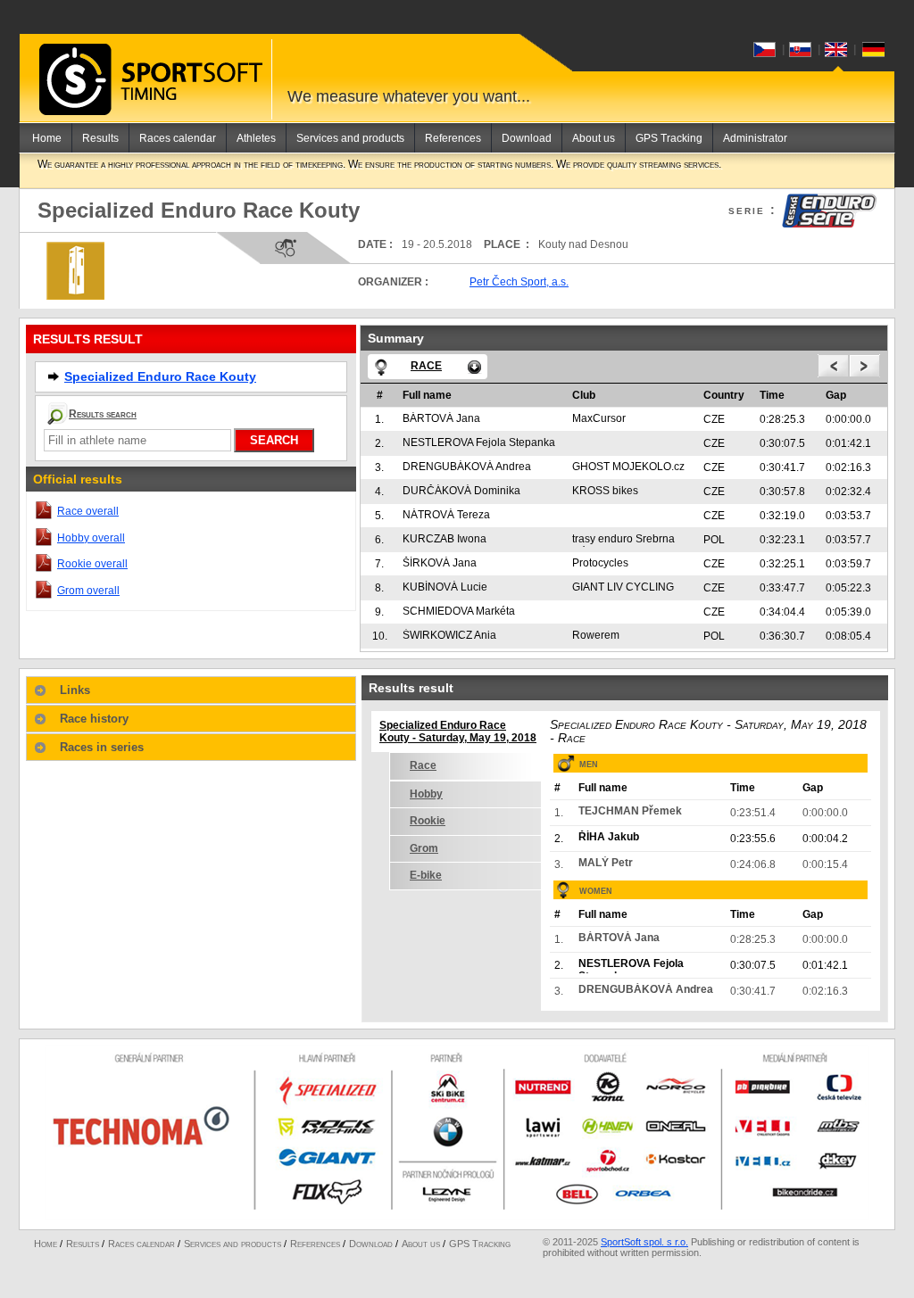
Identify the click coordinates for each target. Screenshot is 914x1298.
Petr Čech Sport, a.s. (519, 282)
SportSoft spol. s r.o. (644, 1241)
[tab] (191, 690)
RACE (426, 366)
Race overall (88, 511)
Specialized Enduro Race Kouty (160, 376)
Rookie (427, 820)
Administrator (755, 138)
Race (423, 765)
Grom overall (88, 590)
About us (593, 138)
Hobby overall (91, 538)
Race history (94, 718)
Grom (424, 848)
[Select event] (474, 366)
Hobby (426, 794)
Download (527, 138)
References (453, 138)
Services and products (350, 138)
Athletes (256, 138)
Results (100, 138)
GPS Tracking (669, 138)
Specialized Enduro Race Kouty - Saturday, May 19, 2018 (457, 731)
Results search (103, 414)
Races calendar (177, 138)
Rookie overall (92, 564)
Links (75, 690)
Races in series (102, 747)
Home (47, 138)
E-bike (426, 875)
